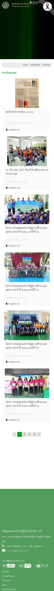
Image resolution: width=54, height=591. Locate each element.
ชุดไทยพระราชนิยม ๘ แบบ (19, 112)
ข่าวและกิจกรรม (35, 64)
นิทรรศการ (6, 581)
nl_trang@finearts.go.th (17, 551)
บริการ (4, 585)
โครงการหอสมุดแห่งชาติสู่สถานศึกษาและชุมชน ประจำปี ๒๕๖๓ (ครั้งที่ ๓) (26, 404)
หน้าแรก (25, 64)
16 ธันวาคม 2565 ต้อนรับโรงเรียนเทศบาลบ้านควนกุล (27, 172)
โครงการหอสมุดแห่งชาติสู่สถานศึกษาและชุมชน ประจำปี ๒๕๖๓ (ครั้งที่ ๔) (26, 346)
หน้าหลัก (5, 572)
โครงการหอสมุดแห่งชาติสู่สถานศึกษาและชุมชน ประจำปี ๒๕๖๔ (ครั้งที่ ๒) (26, 230)
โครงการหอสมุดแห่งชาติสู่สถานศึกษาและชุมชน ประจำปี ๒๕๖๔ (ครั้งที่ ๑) (26, 288)
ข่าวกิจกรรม (46, 64)
